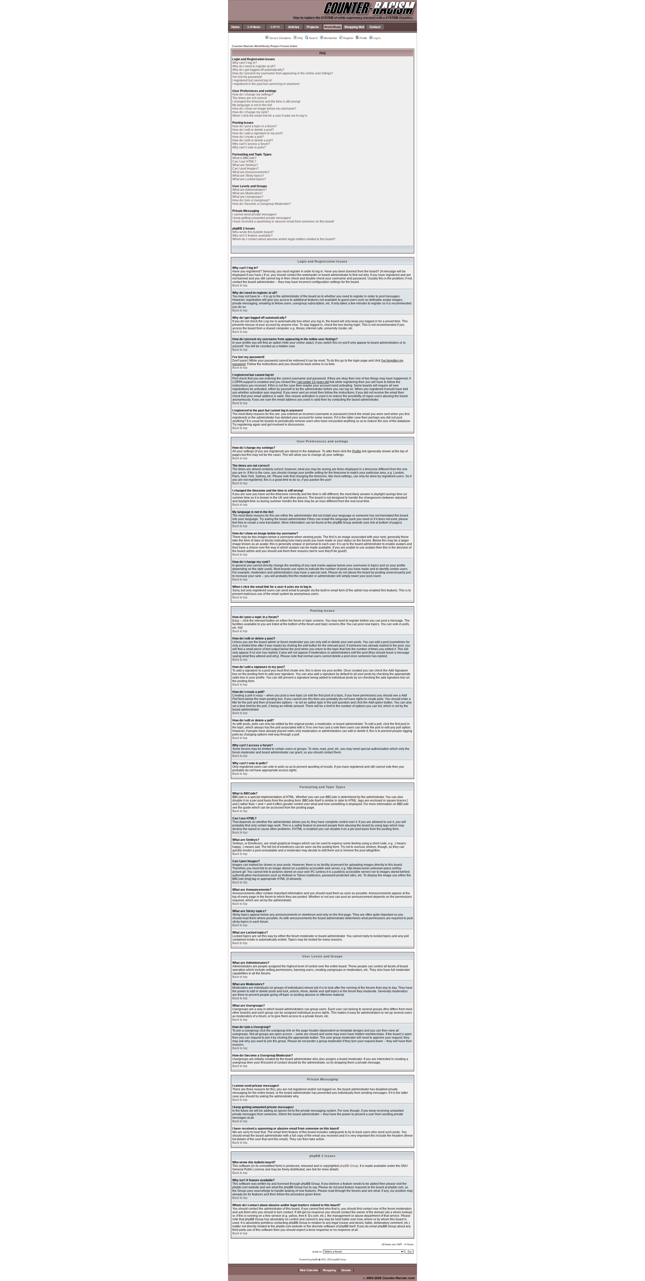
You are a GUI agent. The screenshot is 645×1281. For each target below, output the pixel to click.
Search (313, 38)
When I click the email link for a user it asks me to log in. (270, 115)
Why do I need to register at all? (253, 66)
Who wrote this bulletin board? (253, 232)
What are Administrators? (249, 189)
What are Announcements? (250, 172)
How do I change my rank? (250, 112)
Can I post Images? (245, 168)
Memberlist (330, 38)
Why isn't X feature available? (252, 235)
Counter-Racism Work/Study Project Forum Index (264, 46)
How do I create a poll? (248, 137)
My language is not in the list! (252, 105)
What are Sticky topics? (248, 175)
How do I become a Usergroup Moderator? (261, 204)
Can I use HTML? (244, 161)
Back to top (239, 285)
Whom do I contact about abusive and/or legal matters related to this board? (283, 239)
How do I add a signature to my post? (257, 133)
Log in (376, 38)
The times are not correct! (249, 98)
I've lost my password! (247, 77)
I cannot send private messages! (254, 214)
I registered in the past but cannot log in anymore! (266, 84)
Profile (363, 38)
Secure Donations (280, 38)
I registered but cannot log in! (252, 80)
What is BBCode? (244, 158)
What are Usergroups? (247, 197)
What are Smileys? (245, 165)
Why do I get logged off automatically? (258, 70)
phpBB (314, 1259)
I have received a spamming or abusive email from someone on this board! (283, 221)
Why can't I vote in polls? (249, 147)
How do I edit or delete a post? (253, 130)
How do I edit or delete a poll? (252, 140)
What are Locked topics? (249, 179)
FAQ (300, 38)
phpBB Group (349, 1166)
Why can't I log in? (244, 63)
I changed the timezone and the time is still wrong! (266, 101)
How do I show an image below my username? (264, 108)
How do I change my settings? (252, 94)
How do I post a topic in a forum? (254, 126)
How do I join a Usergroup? (251, 200)
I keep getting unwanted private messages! (261, 218)
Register (348, 38)
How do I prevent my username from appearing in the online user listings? (282, 73)
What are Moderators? (247, 193)
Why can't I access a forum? (251, 144)
